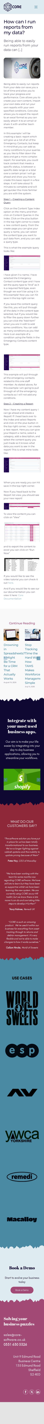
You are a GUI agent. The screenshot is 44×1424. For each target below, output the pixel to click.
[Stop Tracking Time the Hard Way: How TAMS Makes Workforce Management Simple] (32, 635)
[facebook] (25, 1391)
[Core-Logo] (12, 3)
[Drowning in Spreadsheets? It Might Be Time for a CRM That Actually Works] (11, 635)
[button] (5, 658)
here (10, 582)
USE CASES (22, 978)
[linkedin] (37, 1391)
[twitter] (31, 1391)
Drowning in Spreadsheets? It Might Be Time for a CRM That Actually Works (14, 661)
